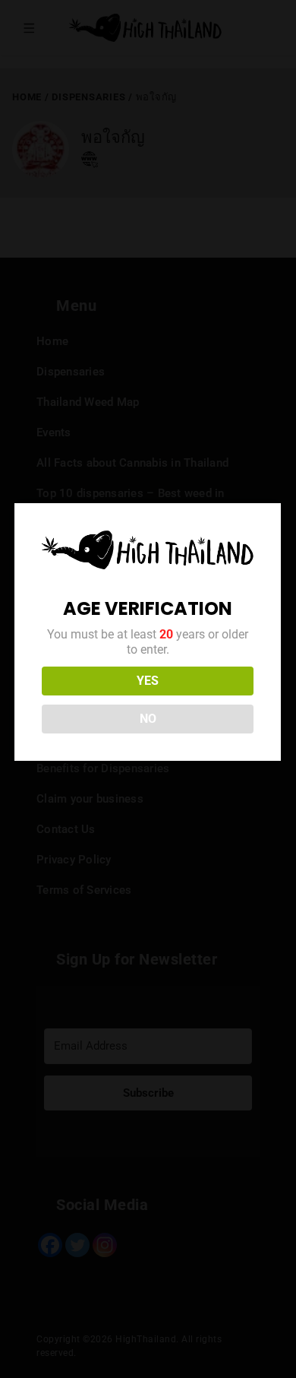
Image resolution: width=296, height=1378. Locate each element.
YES (148, 680)
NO (148, 718)
